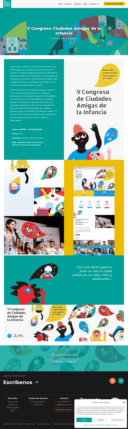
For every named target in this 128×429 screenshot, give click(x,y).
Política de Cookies (89, 425)
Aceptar (84, 420)
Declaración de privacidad (102, 425)
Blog (85, 4)
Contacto (93, 4)
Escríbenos (57, 361)
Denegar (101, 420)
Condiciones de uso (44, 424)
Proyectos (77, 4)
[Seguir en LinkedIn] (121, 381)
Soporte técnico (64, 410)
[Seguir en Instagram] (113, 381)
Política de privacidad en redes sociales (66, 424)
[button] (124, 403)
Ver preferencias (117, 420)
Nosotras (68, 4)
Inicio (60, 4)
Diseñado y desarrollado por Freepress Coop (19, 424)
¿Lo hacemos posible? (114, 4)
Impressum (114, 425)
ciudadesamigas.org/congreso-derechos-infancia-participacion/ (28, 143)
